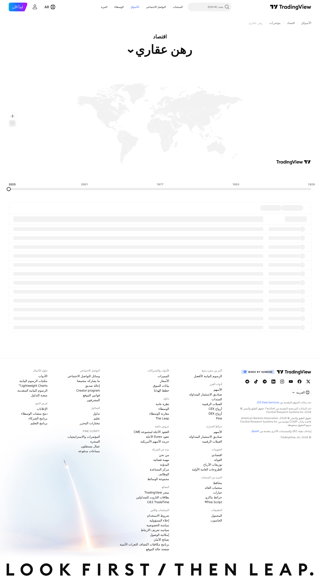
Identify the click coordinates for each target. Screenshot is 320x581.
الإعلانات (42, 409)
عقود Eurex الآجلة (157, 436)
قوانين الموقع (91, 395)
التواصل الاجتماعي (156, 7)
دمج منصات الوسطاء (34, 413)
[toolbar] (160, 173)
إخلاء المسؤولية (159, 520)
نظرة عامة (162, 404)
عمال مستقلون (90, 446)
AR (46, 7)
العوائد (218, 460)
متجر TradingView (156, 492)
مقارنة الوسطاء (159, 413)
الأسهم (218, 389)
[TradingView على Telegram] (265, 381)
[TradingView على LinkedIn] (273, 381)
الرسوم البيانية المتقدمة (32, 390)
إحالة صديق (92, 385)
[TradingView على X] (308, 381)
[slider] (9, 189)
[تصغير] (12, 123)
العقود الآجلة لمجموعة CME (151, 432)
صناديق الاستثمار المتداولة (205, 394)
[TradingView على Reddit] (247, 381)
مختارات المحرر (90, 423)
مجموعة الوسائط (158, 479)
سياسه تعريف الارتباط (155, 530)
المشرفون (93, 400)
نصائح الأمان (161, 539)
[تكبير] (12, 116)
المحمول (216, 515)
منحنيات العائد (213, 487)
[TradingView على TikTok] (256, 381)
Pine (219, 418)
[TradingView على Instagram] (282, 381)
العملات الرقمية (212, 404)
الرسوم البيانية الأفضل (208, 376)
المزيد (104, 7)
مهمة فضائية (161, 460)
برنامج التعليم (38, 423)
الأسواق (135, 7)
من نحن (164, 455)
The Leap (162, 418)
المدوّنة (164, 464)
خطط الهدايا (161, 390)
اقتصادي (217, 455)
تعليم (97, 418)
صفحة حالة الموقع (157, 549)
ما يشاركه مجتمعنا (88, 381)
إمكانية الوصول (159, 535)
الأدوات (42, 376)
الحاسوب (216, 520)
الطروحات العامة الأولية (207, 469)
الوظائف (163, 474)
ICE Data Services (268, 402)
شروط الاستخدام (158, 515)
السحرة (95, 441)
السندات (217, 399)
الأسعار (164, 381)
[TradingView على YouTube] (291, 381)
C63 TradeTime (158, 502)
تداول (96, 413)
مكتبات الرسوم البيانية (33, 381)
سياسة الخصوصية (158, 525)
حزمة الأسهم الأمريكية (154, 441)
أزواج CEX (215, 409)
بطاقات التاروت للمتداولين (152, 497)
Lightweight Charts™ (33, 385)
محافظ (217, 483)
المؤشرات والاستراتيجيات (83, 436)
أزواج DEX (215, 413)
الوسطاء (119, 7)
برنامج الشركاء (38, 418)
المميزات (163, 376)
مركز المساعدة (159, 469)
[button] (170, 7)
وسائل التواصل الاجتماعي (83, 376)
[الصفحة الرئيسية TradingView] (290, 7)
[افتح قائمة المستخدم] (34, 7)
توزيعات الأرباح (212, 464)
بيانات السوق (161, 385)
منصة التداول (39, 395)
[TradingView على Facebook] (299, 381)
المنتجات (178, 7)
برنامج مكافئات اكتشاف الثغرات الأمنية (144, 544)
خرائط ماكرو (213, 497)
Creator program (88, 390)
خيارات (217, 492)
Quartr (255, 431)
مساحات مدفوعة (89, 451)
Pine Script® (213, 502)
